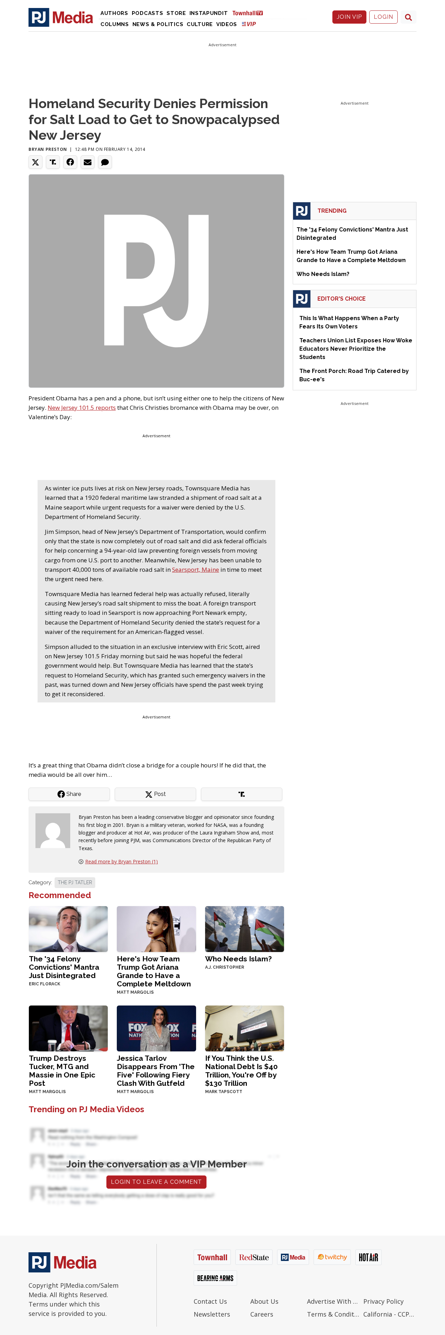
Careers (261, 1314)
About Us (264, 1301)
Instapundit (208, 13)
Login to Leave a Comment (156, 1182)
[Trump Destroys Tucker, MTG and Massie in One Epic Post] (68, 1028)
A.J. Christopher (224, 967)
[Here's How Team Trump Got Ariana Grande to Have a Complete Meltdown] (156, 928)
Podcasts (147, 13)
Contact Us (210, 1301)
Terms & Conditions (333, 1314)
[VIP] (249, 24)
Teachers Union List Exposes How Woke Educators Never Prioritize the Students (355, 348)
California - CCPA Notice (389, 1314)
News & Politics (158, 24)
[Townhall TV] (250, 12)
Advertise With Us (333, 1301)
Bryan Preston (48, 149)
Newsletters (212, 1314)
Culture (200, 24)
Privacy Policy (383, 1301)
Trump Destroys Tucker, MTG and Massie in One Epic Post (62, 1071)
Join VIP (349, 17)
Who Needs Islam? (238, 958)
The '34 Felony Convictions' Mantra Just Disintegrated (64, 967)
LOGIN (383, 17)
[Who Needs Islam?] (244, 928)
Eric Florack (44, 984)
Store (176, 13)
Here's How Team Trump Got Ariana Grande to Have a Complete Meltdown (154, 971)
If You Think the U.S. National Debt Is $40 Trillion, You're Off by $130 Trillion (241, 1071)
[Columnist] (55, 830)
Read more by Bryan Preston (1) (121, 861)
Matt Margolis (135, 992)
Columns (114, 24)
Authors (114, 13)
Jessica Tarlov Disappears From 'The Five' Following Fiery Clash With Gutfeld (156, 1071)
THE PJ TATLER (75, 882)
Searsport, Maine (195, 569)
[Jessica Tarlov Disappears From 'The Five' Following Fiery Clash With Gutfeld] (156, 1028)
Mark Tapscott (223, 1091)
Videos (226, 24)
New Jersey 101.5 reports (82, 408)
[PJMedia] (61, 17)
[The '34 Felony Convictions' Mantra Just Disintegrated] (68, 928)
